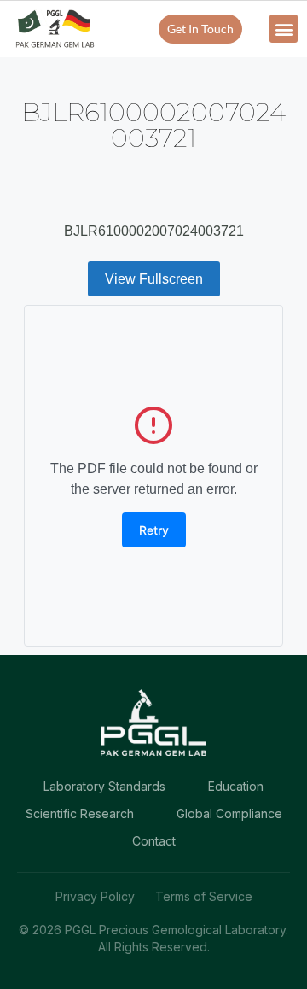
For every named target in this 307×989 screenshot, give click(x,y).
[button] (283, 29)
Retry (154, 530)
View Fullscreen (154, 279)
